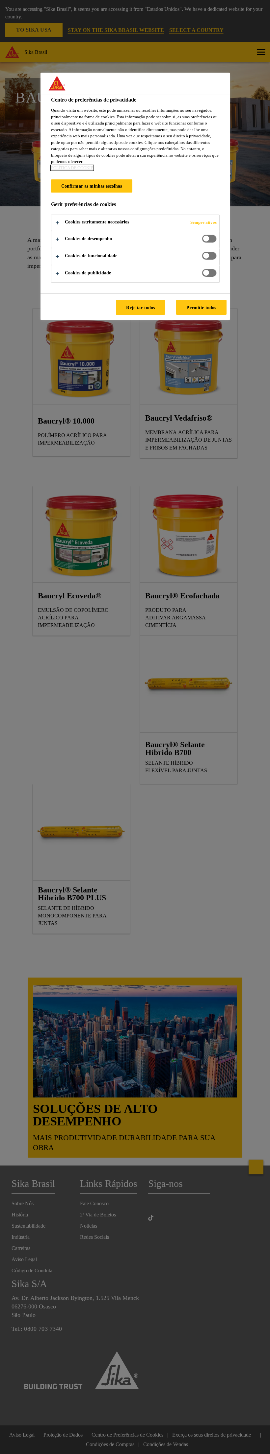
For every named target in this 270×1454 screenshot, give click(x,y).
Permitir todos (201, 307)
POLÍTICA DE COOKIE (72, 167)
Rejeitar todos (140, 307)
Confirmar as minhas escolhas (91, 186)
